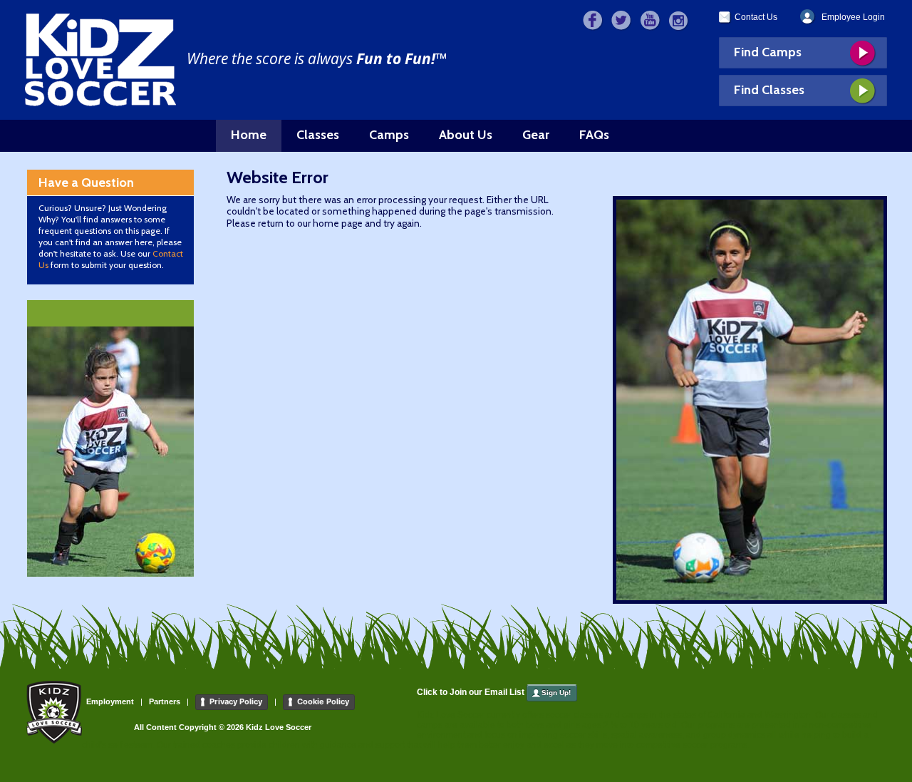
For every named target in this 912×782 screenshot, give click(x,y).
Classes (317, 135)
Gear (535, 135)
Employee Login (853, 17)
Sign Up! (556, 692)
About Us (465, 135)
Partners (164, 701)
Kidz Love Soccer (100, 60)
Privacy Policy (235, 701)
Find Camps (768, 52)
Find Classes (769, 90)
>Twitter (621, 21)
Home (248, 135)
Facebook (593, 21)
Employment (110, 701)
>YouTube (650, 21)
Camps (389, 135)
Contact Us (756, 17)
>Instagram (678, 21)
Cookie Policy (323, 701)
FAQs (594, 135)
